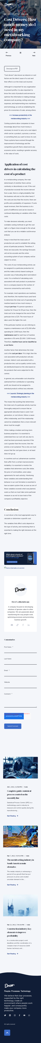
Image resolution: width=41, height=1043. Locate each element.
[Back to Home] (8, 4)
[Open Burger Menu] (36, 4)
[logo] (9, 986)
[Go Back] (20, 54)
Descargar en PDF (12, 69)
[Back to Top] (7, 1033)
